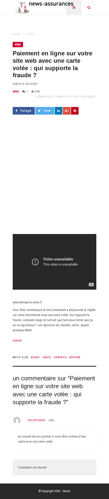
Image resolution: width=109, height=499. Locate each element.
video (30, 34)
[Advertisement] (54, 176)
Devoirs (74, 357)
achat (35, 357)
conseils (60, 357)
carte (47, 357)
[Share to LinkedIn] (58, 111)
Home (17, 34)
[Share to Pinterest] (75, 111)
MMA (18, 44)
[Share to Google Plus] (66, 111)
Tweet (47, 111)
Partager (25, 111)
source (17, 340)
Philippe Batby (36, 420)
